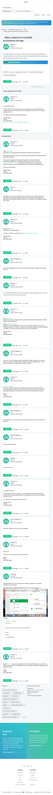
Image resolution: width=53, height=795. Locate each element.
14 (19, 536)
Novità (32, 775)
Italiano (4, 29)
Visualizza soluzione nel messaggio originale (15, 122)
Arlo (25, 29)
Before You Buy (15, 702)
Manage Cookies (29, 792)
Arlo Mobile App (17, 693)
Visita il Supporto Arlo (8, 752)
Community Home (32, 779)
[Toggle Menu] (50, 1)
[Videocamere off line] (48, 86)
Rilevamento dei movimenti (36, 72)
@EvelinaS (8, 621)
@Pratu (12, 229)
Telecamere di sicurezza (15, 29)
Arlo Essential (6, 693)
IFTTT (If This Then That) (9, 711)
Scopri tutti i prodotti (20, 784)
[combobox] (23, 11)
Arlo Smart (15, 696)
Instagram (31, 766)
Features (5, 705)
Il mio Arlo (32, 784)
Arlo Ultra (20, 772)
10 (19, 429)
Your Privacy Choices (17, 792)
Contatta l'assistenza (35, 745)
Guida (48, 14)
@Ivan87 (9, 664)
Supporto (32, 777)
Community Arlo (6, 7)
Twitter (25, 766)
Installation (5, 714)
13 (19, 130)
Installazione (15, 714)
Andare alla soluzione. (14, 62)
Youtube (28, 766)
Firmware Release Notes (17, 705)
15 (19, 568)
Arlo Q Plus (20, 782)
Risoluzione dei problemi (10, 75)
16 (19, 649)
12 (19, 475)
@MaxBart (9, 151)
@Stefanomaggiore (12, 324)
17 (18, 681)
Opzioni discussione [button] (49, 40)
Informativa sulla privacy (7, 792)
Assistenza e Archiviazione (9, 699)
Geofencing (6, 708)
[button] (49, 42)
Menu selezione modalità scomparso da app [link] (16, 31)
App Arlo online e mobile (21, 72)
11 (18, 452)
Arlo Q (20, 779)
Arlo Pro (20, 775)
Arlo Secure (6, 696)
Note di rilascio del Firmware (10, 717)
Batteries (5, 702)
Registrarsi (37, 14)
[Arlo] (45, 86)
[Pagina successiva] (25, 717)
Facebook (22, 766)
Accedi (43, 14)
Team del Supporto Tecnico (10, 163)
